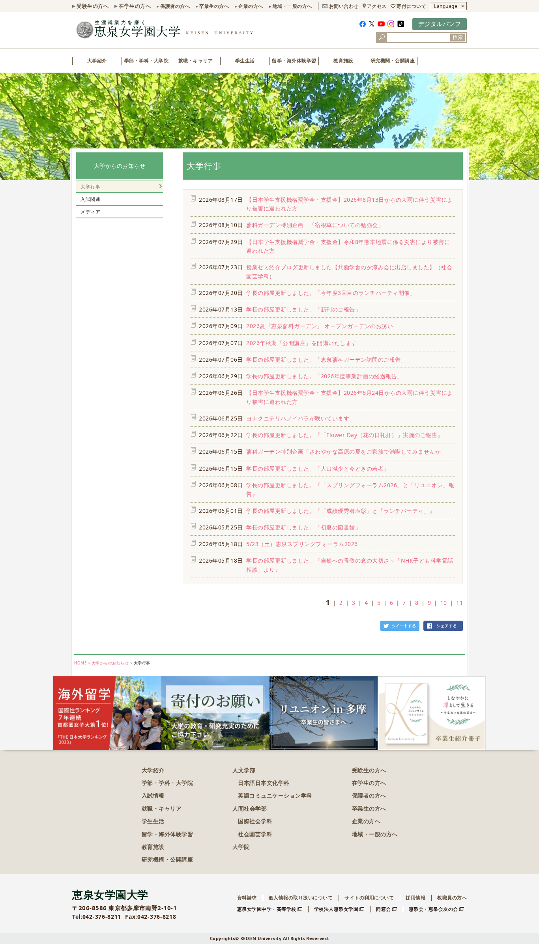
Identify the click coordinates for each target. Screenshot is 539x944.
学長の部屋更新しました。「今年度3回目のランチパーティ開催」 (330, 293)
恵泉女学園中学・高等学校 (266, 909)
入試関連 (90, 199)
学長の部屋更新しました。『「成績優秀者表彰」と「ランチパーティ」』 (340, 510)
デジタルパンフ (439, 24)
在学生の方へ (135, 5)
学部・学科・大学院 (146, 60)
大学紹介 (97, 60)
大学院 (241, 846)
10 (443, 602)
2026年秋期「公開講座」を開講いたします (301, 343)
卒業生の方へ (214, 6)
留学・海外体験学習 (294, 60)
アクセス (377, 6)
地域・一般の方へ (292, 6)
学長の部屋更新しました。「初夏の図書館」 (303, 527)
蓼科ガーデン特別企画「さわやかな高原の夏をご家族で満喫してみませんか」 (346, 451)
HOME (80, 663)
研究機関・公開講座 (393, 60)
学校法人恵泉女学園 (336, 909)
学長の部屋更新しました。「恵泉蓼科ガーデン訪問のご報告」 (326, 359)
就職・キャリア (195, 60)
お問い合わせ (344, 6)
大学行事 (90, 186)
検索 (458, 37)
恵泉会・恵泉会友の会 (433, 909)
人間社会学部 (249, 808)
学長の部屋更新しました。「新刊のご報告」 (303, 309)
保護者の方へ (175, 6)
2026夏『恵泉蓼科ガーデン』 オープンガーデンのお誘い (319, 326)
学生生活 (245, 60)
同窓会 (383, 909)
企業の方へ (250, 6)
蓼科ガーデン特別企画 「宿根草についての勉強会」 (315, 225)
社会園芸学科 (255, 834)
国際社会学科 (255, 821)
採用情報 (415, 897)
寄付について (411, 6)
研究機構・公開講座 (167, 859)
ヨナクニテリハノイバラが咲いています (297, 418)
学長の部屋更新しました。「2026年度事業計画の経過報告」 (324, 376)
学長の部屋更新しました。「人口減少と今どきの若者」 (317, 468)
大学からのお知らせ (120, 165)
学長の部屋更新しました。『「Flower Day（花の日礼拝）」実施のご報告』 (344, 435)
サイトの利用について (369, 897)
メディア (90, 211)
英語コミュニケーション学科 (275, 795)
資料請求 (247, 897)
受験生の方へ (93, 5)
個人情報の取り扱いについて (301, 897)
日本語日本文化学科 (264, 782)
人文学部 (243, 770)
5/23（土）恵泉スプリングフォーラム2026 (302, 544)
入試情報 (153, 795)
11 (459, 602)
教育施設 (343, 60)
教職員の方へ (452, 897)
